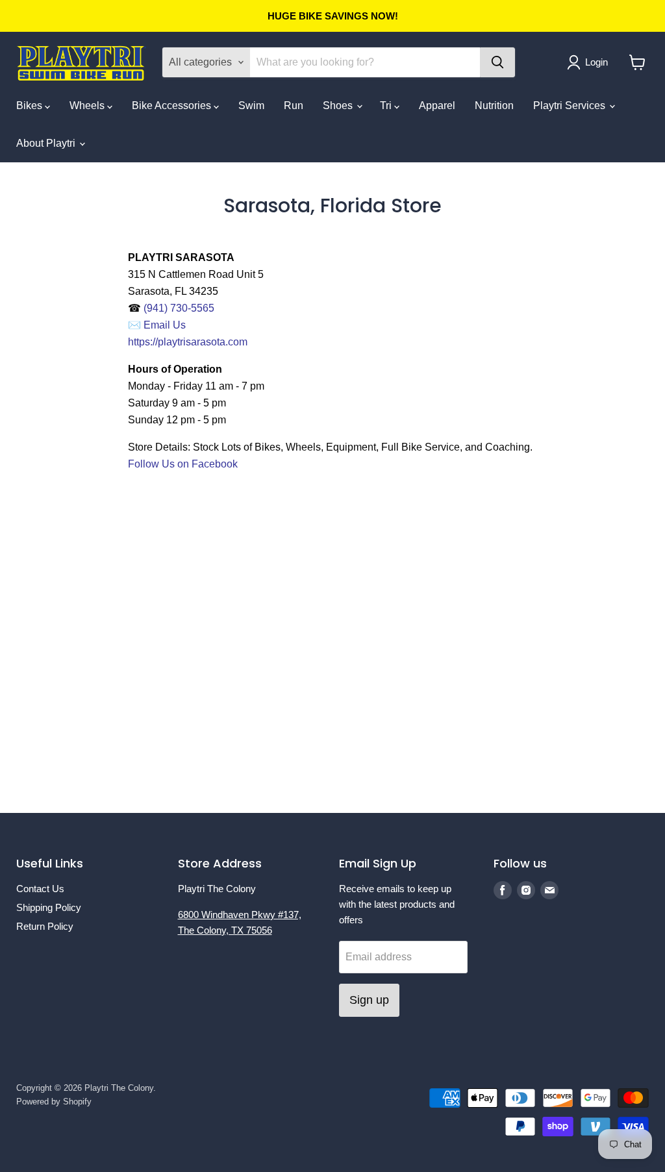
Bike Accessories (173, 105)
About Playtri (47, 143)
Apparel (437, 105)
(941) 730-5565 (180, 308)
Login (596, 62)
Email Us (166, 324)
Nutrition (494, 105)
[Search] (497, 62)
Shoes (339, 105)
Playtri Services (570, 105)
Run (293, 105)
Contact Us (40, 888)
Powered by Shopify (54, 1101)
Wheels (88, 105)
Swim (251, 105)
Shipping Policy (48, 907)
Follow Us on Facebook (183, 463)
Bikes (30, 105)
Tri (387, 105)
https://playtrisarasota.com (187, 341)
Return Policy (44, 926)
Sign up (369, 999)
